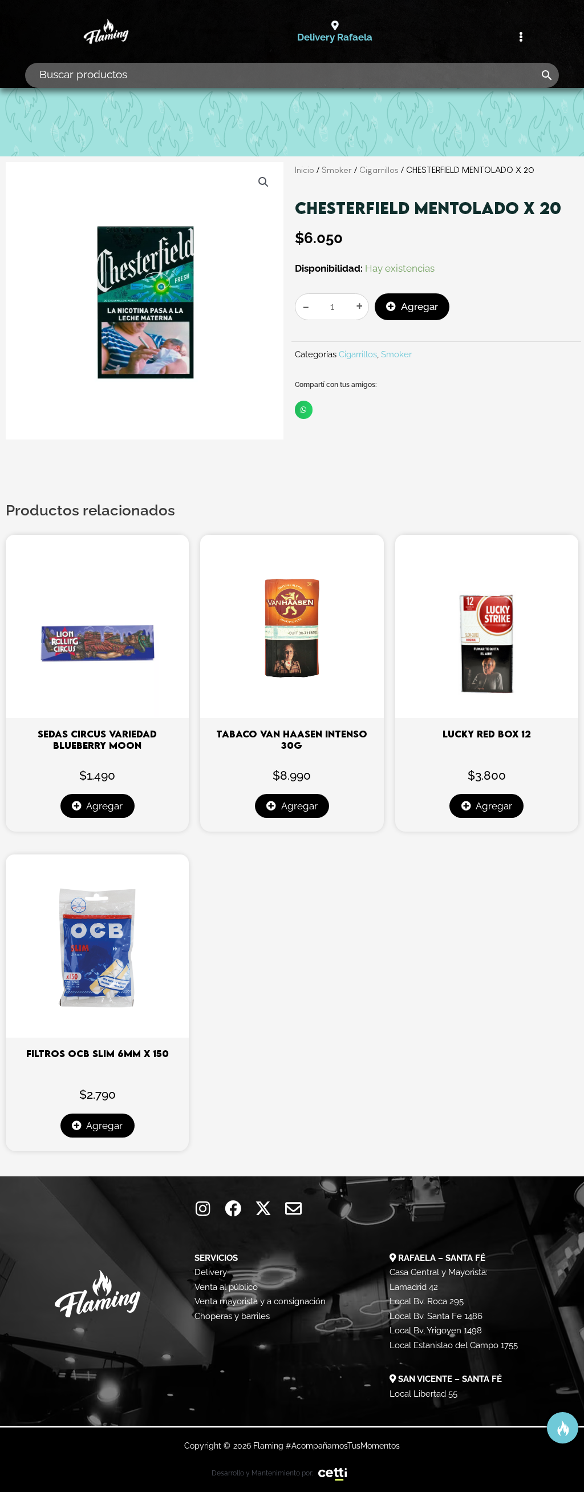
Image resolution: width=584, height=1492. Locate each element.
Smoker (337, 170)
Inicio (304, 170)
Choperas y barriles (232, 1316)
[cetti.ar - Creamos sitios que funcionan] (332, 1473)
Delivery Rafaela (334, 37)
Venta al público (226, 1287)
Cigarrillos (379, 170)
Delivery (210, 1272)
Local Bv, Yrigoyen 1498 (436, 1330)
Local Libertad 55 (423, 1394)
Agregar (419, 306)
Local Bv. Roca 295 (427, 1301)
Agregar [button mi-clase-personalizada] (104, 806)
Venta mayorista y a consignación (260, 1301)
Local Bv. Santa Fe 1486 (436, 1316)
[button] (263, 182)
